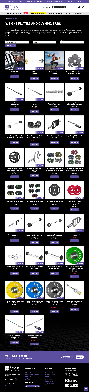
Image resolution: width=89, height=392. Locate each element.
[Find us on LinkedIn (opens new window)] (38, 386)
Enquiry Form (28, 376)
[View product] (14, 60)
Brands (51, 13)
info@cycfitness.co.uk (31, 372)
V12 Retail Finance (50, 374)
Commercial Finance (50, 372)
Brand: (34, 40)
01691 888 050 (39, 1)
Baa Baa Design (9, 385)
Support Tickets (29, 378)
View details (14, 77)
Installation (28, 379)
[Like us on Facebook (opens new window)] (26, 386)
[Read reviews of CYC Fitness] (59, 7)
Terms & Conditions (50, 383)
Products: (7, 40)
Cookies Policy (49, 381)
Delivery (47, 376)
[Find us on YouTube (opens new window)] (35, 386)
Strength (15, 18)
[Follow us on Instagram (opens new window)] (32, 386)
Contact (78, 13)
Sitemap (47, 385)
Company (69, 13)
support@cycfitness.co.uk (32, 374)
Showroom (59, 13)
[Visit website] (44, 7)
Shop (18, 13)
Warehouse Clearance (38, 13)
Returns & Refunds (50, 378)
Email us (79, 357)
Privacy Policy (49, 379)
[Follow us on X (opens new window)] (29, 386)
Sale (25, 13)
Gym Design (10, 13)
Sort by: (62, 40)
